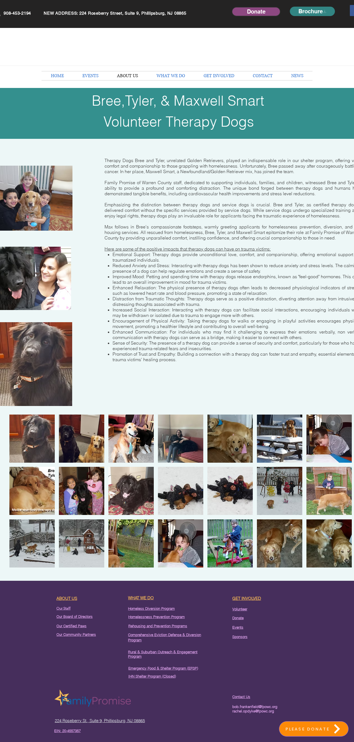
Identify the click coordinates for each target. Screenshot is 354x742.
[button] (32, 439)
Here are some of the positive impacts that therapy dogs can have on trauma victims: (188, 249)
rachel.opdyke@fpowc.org (253, 711)
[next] (341, 494)
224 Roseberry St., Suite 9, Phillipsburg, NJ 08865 (100, 720)
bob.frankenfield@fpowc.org (254, 706)
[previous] (19, 494)
